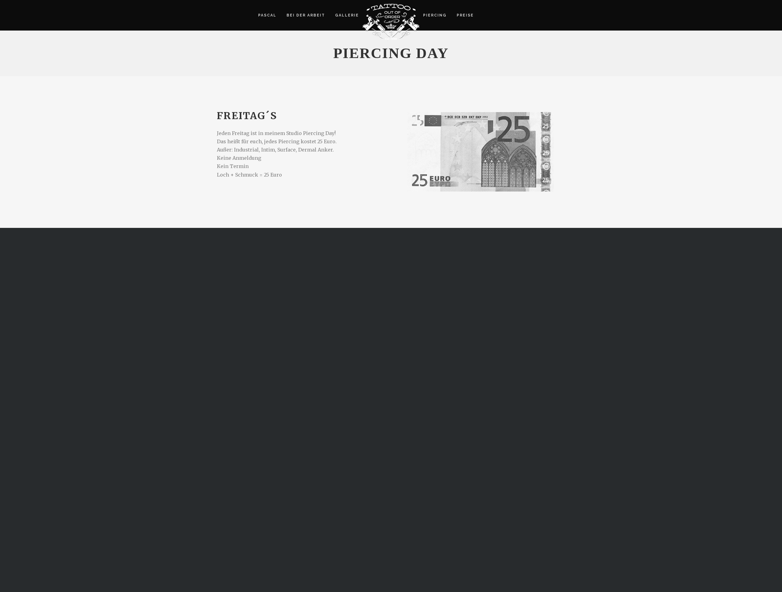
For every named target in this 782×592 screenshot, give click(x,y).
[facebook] (484, 15)
